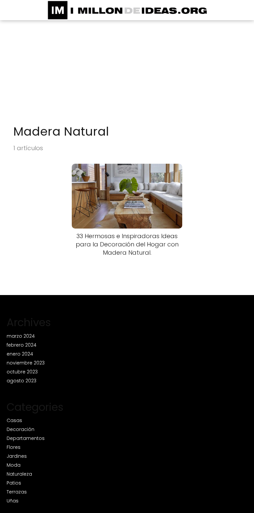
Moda (14, 465)
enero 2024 (20, 354)
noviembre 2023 (26, 363)
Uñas (13, 500)
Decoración (20, 429)
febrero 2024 (21, 345)
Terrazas (17, 492)
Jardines (17, 456)
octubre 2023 (22, 371)
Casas (14, 420)
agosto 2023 (21, 380)
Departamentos (26, 438)
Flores (14, 447)
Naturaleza (19, 474)
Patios (14, 483)
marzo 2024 (21, 336)
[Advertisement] (127, 74)
